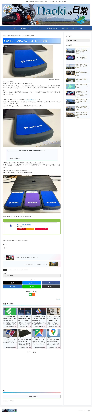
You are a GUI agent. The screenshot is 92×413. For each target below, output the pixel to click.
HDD (10, 269)
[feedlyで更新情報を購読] (30, 294)
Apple (6, 269)
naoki (15, 269)
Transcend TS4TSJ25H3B (24, 225)
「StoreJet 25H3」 (30, 99)
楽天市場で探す (21, 228)
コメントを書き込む (32, 396)
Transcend (26, 269)
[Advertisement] (32, 370)
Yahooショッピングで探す (41, 228)
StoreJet (19, 269)
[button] (51, 286)
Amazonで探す (30, 228)
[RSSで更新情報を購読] (33, 294)
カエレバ (22, 226)
